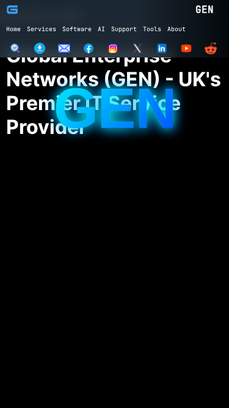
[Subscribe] (64, 48)
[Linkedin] (162, 48)
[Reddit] (211, 48)
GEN (204, 9)
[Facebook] (88, 48)
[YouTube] (186, 48)
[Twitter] (137, 48)
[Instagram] (113, 48)
